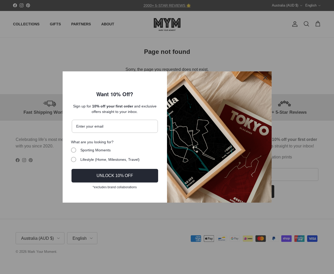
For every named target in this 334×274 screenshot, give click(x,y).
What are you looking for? (92, 142)
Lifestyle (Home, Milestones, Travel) (110, 159)
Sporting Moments (95, 150)
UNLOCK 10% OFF (115, 175)
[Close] (265, 77)
